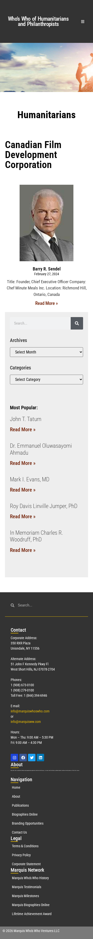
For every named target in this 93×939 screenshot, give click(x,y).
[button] (83, 21)
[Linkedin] (40, 757)
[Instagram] (14, 757)
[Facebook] (23, 757)
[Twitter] (31, 757)
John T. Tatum (25, 419)
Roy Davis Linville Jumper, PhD (43, 506)
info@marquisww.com (26, 722)
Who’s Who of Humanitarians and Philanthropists (38, 21)
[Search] (77, 323)
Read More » (46, 303)
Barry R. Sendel (47, 268)
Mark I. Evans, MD (29, 479)
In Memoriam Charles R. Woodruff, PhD (36, 536)
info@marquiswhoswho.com (30, 711)
